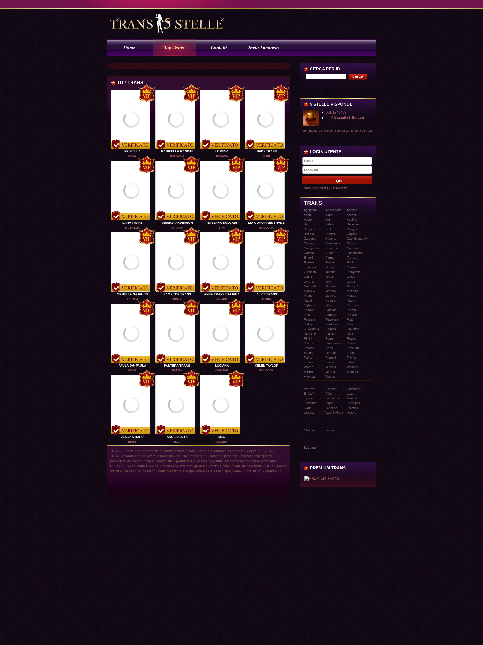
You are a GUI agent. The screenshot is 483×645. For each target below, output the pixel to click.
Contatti (219, 47)
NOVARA (222, 156)
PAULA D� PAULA (132, 365)
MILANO (221, 299)
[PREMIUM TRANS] (322, 478)
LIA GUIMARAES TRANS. (266, 222)
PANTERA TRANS (177, 365)
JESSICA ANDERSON (177, 222)
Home (129, 47)
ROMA (132, 156)
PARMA (177, 370)
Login (337, 180)
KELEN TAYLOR (266, 365)
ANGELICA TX (177, 437)
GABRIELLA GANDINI (177, 151)
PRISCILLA (132, 151)
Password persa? (316, 188)
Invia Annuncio (263, 47)
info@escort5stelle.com (345, 118)
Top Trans (174, 47)
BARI (266, 156)
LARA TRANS (132, 222)
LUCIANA (222, 365)
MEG (221, 437)
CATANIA (177, 227)
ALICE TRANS (266, 294)
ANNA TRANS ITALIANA (222, 294)
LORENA (221, 151)
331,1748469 (336, 112)
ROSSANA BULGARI (222, 222)
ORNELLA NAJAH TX (132, 294)
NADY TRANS (267, 151)
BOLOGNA (177, 156)
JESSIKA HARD (132, 437)
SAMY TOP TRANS (177, 294)
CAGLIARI (222, 370)
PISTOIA (132, 299)
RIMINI (132, 441)
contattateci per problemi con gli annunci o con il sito (337, 130)
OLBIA (266, 299)
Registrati (341, 188)
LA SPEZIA (132, 227)
